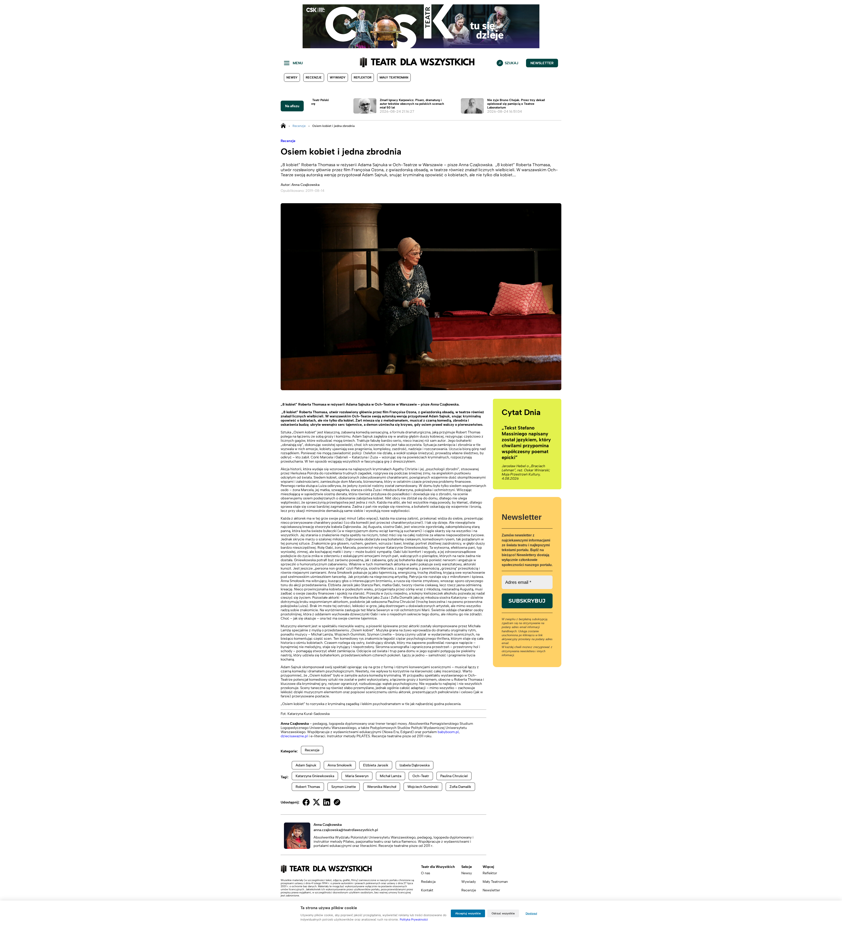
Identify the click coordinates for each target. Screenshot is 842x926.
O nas (425, 873)
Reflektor (362, 77)
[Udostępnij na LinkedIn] (326, 802)
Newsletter (542, 63)
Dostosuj (531, 913)
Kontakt (427, 890)
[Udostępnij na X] (316, 802)
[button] (6, 26)
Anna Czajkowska (305, 185)
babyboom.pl (448, 732)
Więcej (488, 867)
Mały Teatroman (394, 77)
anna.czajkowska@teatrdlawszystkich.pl (346, 830)
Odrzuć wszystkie (503, 913)
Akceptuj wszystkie (468, 913)
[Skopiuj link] (337, 802)
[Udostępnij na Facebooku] (306, 802)
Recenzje (314, 77)
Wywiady (338, 77)
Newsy (292, 77)
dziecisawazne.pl (294, 736)
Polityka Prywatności (414, 919)
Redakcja (428, 882)
